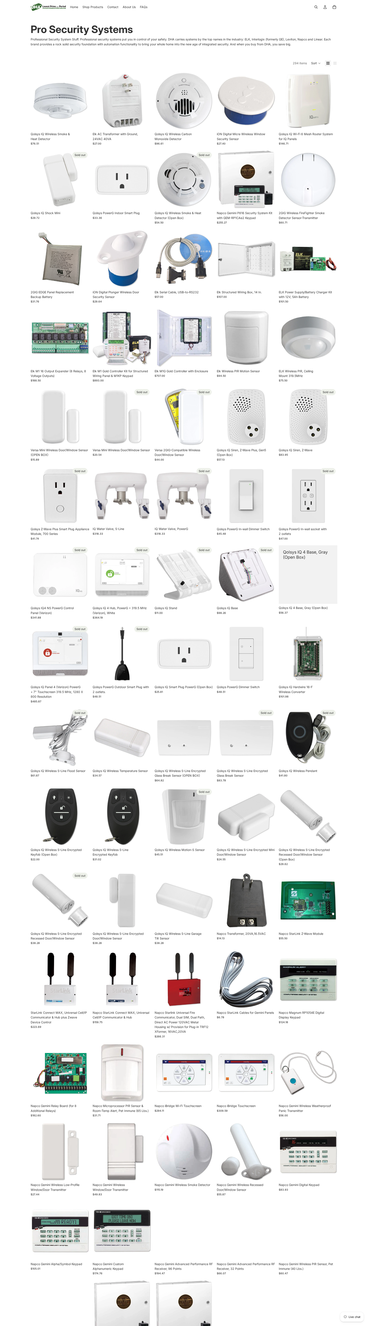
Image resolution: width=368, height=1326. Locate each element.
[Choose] (269, 123)
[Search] (316, 7)
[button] (316, 63)
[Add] (82, 123)
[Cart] (334, 7)
